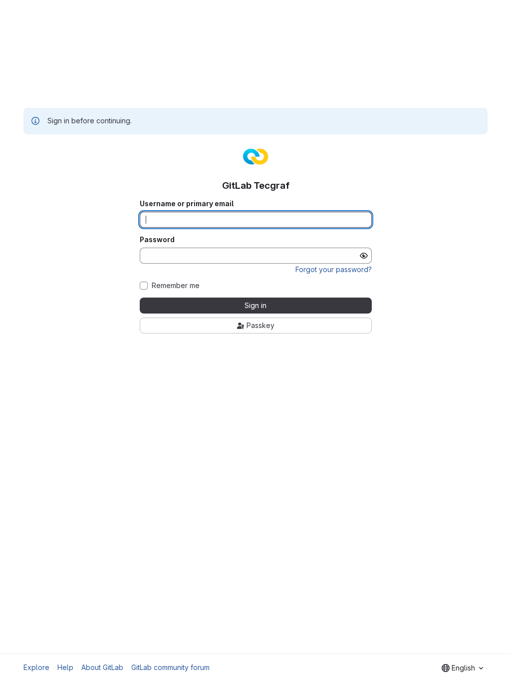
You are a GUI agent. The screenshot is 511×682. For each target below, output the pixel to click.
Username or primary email (187, 204)
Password (157, 240)
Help (65, 667)
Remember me (176, 286)
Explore (36, 667)
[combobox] (462, 668)
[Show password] (364, 256)
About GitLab (102, 667)
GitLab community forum (170, 667)
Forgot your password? (333, 269)
